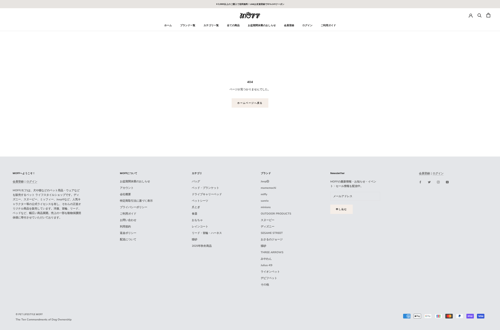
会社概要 (125, 194)
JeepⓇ (265, 181)
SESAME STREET (272, 233)
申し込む (341, 209)
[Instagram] (438, 182)
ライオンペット (270, 272)
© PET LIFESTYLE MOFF (29, 314)
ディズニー (267, 226)
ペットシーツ (200, 201)
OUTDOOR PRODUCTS (276, 214)
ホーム (168, 25)
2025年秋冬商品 (202, 246)
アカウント (127, 188)
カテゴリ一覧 (211, 25)
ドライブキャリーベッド (207, 194)
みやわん (266, 259)
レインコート (200, 226)
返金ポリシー (128, 233)
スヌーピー (267, 220)
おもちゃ (197, 220)
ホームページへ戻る (250, 103)
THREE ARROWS (272, 252)
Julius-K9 (266, 265)
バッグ (196, 181)
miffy (264, 194)
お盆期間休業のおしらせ (262, 25)
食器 (194, 214)
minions (266, 207)
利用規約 (125, 226)
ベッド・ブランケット (205, 188)
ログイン (307, 25)
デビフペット (269, 278)
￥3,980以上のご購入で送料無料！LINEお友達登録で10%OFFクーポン (250, 4)
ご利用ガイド (328, 25)
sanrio (265, 201)
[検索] (480, 15)
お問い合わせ (128, 220)
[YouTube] (447, 182)
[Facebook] (420, 182)
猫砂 (194, 239)
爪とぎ (196, 207)
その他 (265, 284)
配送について (128, 239)
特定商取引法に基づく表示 (136, 201)
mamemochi (268, 188)
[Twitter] (429, 182)
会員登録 (289, 25)
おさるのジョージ (272, 239)
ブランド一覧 (187, 25)
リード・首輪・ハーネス (207, 233)
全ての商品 (233, 25)
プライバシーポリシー (133, 207)
